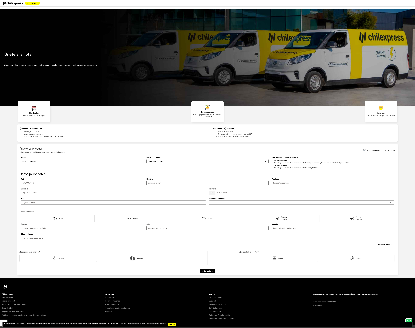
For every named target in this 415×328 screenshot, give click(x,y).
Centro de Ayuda (32, 3)
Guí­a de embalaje (215, 312)
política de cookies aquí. (103, 323)
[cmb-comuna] (207, 161)
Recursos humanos (112, 301)
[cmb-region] (82, 161)
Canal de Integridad (112, 304)
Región (23, 157)
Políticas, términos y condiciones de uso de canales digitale (24, 315)
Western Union (331, 301)
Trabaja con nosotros (9, 301)
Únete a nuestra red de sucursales (14, 304)
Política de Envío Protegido (219, 315)
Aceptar (172, 324)
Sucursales (213, 301)
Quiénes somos (8, 297)
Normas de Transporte (217, 304)
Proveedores (110, 297)
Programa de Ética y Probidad (13, 312)
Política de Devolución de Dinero (221, 319)
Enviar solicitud (207, 271)
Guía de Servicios (215, 308)
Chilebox (108, 312)
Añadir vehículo (386, 245)
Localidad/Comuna (153, 157)
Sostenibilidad (7, 308)
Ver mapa (374, 294)
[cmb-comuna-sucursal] (301, 202)
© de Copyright (317, 305)
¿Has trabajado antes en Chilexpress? (381, 150)
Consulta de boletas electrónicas (117, 308)
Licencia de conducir (217, 199)
